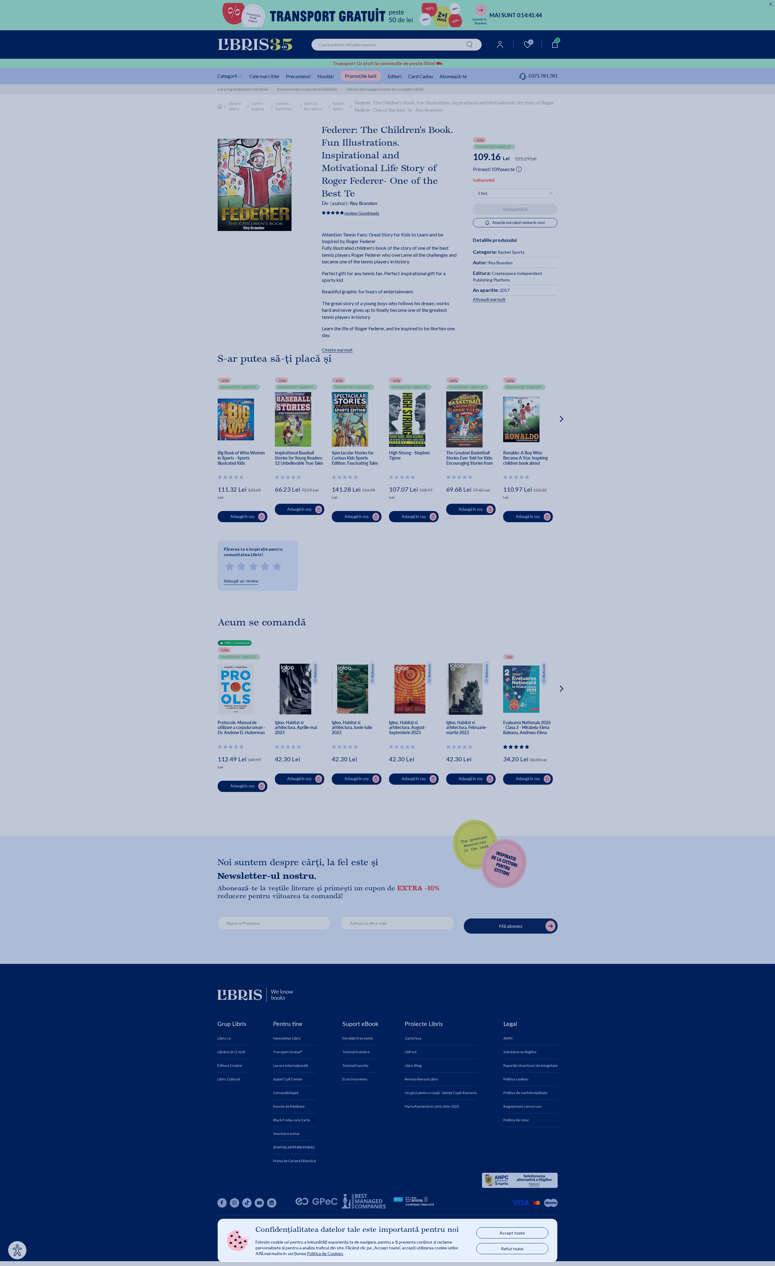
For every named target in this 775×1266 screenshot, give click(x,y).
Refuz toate (512, 1248)
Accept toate (512, 1232)
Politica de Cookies (325, 1253)
